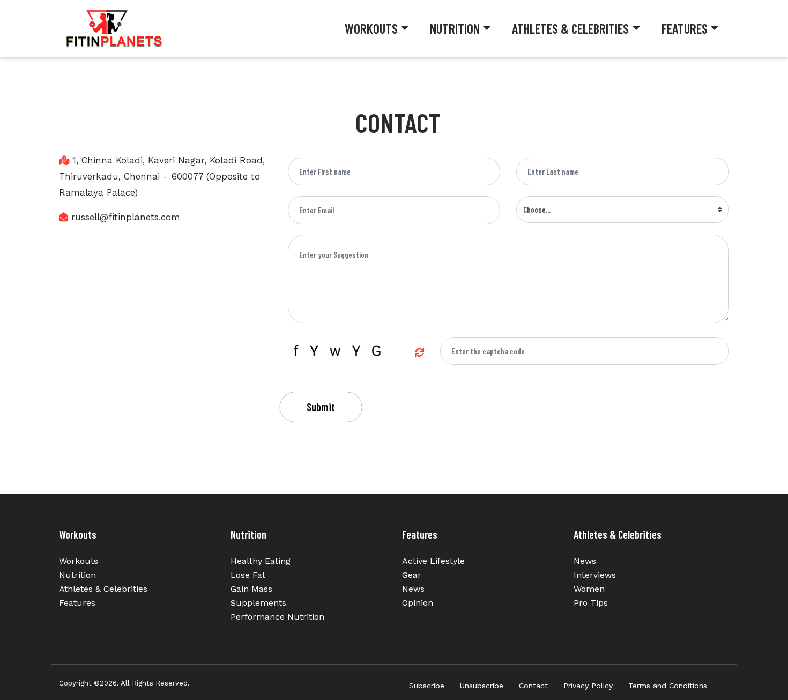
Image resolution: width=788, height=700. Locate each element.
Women (589, 589)
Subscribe (426, 685)
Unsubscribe (481, 685)
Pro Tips (591, 603)
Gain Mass (251, 589)
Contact (533, 685)
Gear (411, 575)
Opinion (417, 603)
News (413, 589)
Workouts (371, 28)
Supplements (258, 603)
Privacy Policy (588, 685)
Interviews (595, 575)
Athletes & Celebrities (570, 28)
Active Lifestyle (433, 561)
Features (684, 28)
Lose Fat (248, 575)
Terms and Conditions (667, 685)
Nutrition (455, 28)
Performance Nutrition (277, 617)
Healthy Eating (261, 561)
